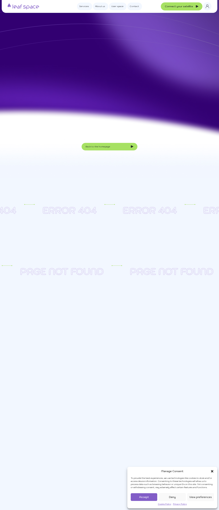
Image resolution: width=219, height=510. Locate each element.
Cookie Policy (164, 504)
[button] (212, 471)
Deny (172, 497)
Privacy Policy (180, 504)
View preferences (200, 497)
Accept (144, 497)
